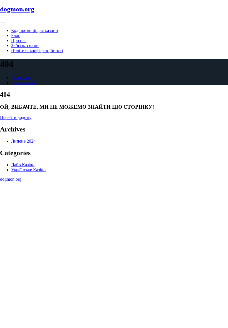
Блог (15, 35)
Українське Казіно (28, 169)
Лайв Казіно (22, 164)
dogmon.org (17, 9)
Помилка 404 (23, 82)
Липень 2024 (23, 141)
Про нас (18, 40)
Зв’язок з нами (25, 45)
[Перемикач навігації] (2, 22)
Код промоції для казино (34, 30)
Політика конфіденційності (37, 50)
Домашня (20, 77)
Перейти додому (15, 117)
